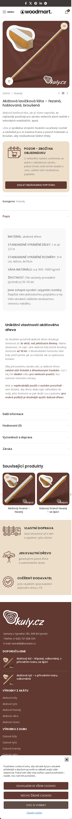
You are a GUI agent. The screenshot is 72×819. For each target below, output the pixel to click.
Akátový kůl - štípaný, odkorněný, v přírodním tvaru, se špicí (39, 660)
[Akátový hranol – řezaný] (19, 489)
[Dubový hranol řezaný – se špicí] (53, 489)
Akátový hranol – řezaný (19, 510)
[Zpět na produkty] (63, 93)
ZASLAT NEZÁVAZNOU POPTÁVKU (36, 184)
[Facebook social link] (26, 3)
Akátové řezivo (11, 722)
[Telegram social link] (45, 3)
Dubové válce (10, 754)
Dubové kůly (10, 736)
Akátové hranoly (12, 709)
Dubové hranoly (12, 748)
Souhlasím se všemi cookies (36, 785)
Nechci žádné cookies (36, 795)
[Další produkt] (67, 93)
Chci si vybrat (36, 805)
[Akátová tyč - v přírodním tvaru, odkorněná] (8, 679)
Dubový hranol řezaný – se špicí (53, 510)
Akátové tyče (10, 704)
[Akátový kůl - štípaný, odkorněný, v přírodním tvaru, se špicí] (8, 662)
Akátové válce (10, 716)
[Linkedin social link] (40, 3)
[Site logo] (36, 11)
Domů (6, 93)
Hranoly (18, 93)
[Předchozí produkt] (59, 93)
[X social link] (30, 3)
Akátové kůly (10, 697)
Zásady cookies (34, 812)
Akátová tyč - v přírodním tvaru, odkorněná (37, 677)
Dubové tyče (10, 742)
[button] (67, 759)
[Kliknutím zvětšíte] (9, 81)
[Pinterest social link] (35, 3)
